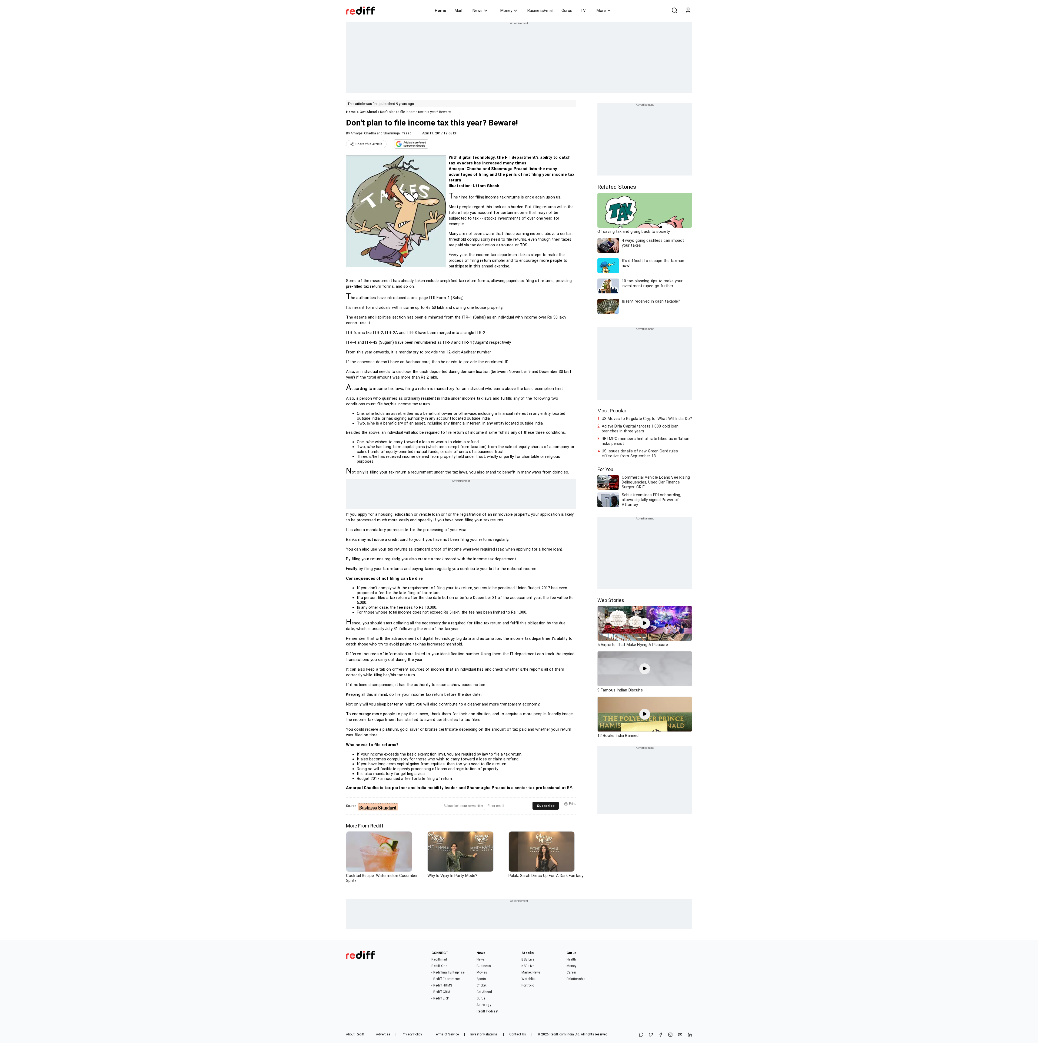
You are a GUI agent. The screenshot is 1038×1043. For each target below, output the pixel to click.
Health (571, 959)
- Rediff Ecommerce (445, 979)
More (601, 10)
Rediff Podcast (487, 1011)
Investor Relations (484, 1034)
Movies (482, 972)
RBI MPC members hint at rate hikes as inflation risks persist (645, 441)
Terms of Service (446, 1034)
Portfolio (527, 985)
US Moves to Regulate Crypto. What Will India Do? (647, 418)
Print (572, 804)
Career (571, 972)
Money (506, 10)
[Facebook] (660, 1035)
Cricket (482, 985)
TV (583, 10)
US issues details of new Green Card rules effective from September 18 (640, 453)
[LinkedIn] (690, 1035)
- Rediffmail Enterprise (447, 972)
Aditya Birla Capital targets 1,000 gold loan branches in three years (640, 428)
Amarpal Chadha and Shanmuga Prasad (381, 133)
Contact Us (517, 1034)
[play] (644, 623)
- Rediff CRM (440, 992)
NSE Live (527, 966)
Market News (531, 972)
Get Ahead (368, 112)
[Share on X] (651, 1035)
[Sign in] (688, 10)
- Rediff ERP (440, 998)
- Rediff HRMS (441, 985)
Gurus (566, 10)
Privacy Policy (412, 1034)
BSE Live (527, 959)
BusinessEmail (540, 10)
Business (484, 966)
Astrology (484, 1005)
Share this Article (368, 144)
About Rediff (355, 1034)
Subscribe (545, 806)
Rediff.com (558, 1034)
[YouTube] (680, 1035)
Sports (481, 979)
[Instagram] (670, 1035)
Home (440, 10)
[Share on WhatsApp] (641, 1035)
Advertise (383, 1034)
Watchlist (528, 979)
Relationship (576, 979)
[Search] (674, 10)
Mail (458, 10)
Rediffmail (439, 959)
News (478, 10)
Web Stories (610, 600)
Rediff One (439, 966)
